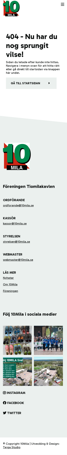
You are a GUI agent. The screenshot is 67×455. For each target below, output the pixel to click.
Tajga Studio (11, 447)
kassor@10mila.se (15, 223)
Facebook (15, 403)
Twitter (14, 413)
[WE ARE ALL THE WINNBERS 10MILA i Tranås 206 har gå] (48, 340)
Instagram (16, 393)
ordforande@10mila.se (18, 205)
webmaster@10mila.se (18, 259)
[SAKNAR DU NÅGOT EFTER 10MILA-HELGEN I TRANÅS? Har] (17, 340)
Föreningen (10, 291)
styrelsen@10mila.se (16, 241)
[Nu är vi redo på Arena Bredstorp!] (48, 371)
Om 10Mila (10, 284)
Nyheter (8, 278)
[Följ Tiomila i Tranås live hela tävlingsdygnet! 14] (17, 371)
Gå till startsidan (25, 83)
